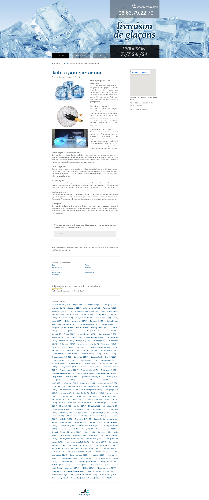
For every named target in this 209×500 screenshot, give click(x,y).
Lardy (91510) (94, 386)
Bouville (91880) (82, 328)
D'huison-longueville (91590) (61, 357)
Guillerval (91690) (111, 377)
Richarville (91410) (58, 432)
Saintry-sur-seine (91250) (102, 452)
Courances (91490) (90, 350)
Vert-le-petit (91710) (72, 468)
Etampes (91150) (75, 363)
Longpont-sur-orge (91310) (61, 399)
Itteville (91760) (69, 380)
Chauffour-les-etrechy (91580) (88, 344)
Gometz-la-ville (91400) (85, 373)
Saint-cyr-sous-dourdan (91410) (71, 439)
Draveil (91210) (110, 357)
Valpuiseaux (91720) (68, 461)
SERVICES (81, 56)
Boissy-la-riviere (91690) (83, 318)
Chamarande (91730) (66, 341)
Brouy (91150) (56, 334)
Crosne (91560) (110, 354)
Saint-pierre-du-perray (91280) (62, 448)
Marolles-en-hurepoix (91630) (69, 403)
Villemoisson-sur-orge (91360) (62, 475)
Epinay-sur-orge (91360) (108, 360)
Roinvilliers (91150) (104, 432)
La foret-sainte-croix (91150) (107, 383)
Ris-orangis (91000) (74, 432)
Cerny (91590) (77, 337)
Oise (53, 265)
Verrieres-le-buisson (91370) (100, 465)
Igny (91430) (57, 380)
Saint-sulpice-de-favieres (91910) (87, 448)
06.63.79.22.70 (136, 13)
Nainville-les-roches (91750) (100, 416)
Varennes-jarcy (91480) (87, 461)
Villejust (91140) (110, 471)
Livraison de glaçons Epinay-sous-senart (77, 72)
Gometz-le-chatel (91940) (106, 373)
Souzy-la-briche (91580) (88, 458)
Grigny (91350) (57, 377)
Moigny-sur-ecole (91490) (62, 409)
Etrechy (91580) (106, 363)
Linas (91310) (80, 396)
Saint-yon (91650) (58, 452)
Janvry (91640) (103, 380)
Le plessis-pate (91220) (69, 390)
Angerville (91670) (79, 305)
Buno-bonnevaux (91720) (107, 334)
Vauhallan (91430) (58, 465)
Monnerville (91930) (100, 409)
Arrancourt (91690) (58, 308)
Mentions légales (85, 495)
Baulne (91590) (72, 314)
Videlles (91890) (88, 468)
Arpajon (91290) (110, 305)
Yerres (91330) (107, 478)
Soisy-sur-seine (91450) (68, 458)
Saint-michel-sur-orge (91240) (106, 445)
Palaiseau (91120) (95, 422)
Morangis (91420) (81, 412)
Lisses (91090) (93, 396)
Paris (87, 265)
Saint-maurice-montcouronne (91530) (80, 445)
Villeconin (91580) (94, 471)
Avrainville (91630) (81, 311)
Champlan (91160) (99, 341)
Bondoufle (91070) (96, 321)
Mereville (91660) (65, 406)
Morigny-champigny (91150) (99, 412)
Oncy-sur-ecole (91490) (83, 419)
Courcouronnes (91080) (108, 350)
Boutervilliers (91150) (109, 324)
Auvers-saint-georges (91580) (62, 311)
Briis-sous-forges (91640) (107, 331)
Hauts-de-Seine (90, 270)
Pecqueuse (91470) (68, 426)
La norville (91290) (59, 386)
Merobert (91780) (80, 406)
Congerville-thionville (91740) (99, 347)
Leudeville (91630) (97, 393)
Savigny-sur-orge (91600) (79, 455)
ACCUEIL (60, 56)
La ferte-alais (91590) (70, 383)
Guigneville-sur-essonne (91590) (91, 377)
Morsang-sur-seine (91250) (77, 416)
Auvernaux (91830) (109, 308)
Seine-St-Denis (57, 272)
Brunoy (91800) (69, 334)
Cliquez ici (60, 234)
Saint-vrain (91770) (109, 448)
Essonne (55, 270)
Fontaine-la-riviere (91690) (90, 367)
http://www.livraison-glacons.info (139, 109)
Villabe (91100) (57, 471)
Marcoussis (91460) (95, 399)
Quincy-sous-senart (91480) (106, 429)
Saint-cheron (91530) (96, 435)
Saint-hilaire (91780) (99, 442)
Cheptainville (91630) (108, 344)
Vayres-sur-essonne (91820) (77, 465)
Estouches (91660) (58, 363)
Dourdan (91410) (97, 357)
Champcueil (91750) (83, 341)
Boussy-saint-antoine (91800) (89, 324)
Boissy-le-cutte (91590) (102, 318)
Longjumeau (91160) (109, 396)
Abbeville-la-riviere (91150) (61, 305)
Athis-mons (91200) (74, 308)
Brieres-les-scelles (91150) (85, 331)
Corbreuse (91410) (73, 350)
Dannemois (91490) (81, 357)
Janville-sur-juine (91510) (86, 380)
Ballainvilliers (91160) (97, 311)
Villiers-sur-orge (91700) (60, 478)
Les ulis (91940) (83, 393)
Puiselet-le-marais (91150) (69, 429)
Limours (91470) (66, 396)
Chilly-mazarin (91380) (77, 347)
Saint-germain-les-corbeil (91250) (77, 442)
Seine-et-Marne (57, 267)
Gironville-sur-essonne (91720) (63, 373)
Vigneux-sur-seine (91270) (106, 468)
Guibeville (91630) (71, 377)
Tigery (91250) (105, 458)
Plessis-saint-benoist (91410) (89, 426)
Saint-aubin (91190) (79, 435)
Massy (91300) (87, 403)
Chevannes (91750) (59, 347)
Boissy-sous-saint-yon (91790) (76, 321)
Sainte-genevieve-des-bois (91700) (79, 452)
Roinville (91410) (89, 432)
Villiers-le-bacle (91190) (108, 475)
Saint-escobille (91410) (94, 439)
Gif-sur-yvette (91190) (108, 370)
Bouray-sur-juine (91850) (67, 324)
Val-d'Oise (55, 275)
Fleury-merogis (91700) (69, 367)
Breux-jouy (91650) (66, 331)
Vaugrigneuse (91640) (108, 461)
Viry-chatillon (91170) (78, 478)
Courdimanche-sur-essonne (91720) (64, 354)
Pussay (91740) (87, 429)
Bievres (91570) (87, 314)
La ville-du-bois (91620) (77, 386)
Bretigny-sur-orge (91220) (100, 328)
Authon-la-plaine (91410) (92, 308)
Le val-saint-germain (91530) (91, 390)
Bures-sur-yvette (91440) (60, 337)
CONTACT (101, 56)
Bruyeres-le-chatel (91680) (87, 334)
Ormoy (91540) (99, 419)
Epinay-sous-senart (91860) (87, 360)
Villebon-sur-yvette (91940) (75, 471)
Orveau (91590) (79, 422)
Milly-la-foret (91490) (110, 406)
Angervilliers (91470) (95, 305)
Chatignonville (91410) (67, 344)
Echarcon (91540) (58, 360)
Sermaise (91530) (97, 455)
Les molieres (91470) (67, 393)
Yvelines (88, 267)
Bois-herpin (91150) (66, 318)
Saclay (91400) (64, 435)
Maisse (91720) (78, 399)
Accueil (66, 63)
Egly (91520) (71, 360)
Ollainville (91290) (66, 419)
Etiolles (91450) (90, 363)
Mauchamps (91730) (102, 403)
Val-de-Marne (89, 272)
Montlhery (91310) (66, 412)
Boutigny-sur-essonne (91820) (62, 328)
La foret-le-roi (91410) (87, 383)
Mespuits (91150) (94, 406)
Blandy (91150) (102, 314)
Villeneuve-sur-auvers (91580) (86, 475)
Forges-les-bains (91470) (89, 370)
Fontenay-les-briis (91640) (69, 370)
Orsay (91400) (65, 422)
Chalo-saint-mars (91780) (94, 337)
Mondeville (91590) (82, 409)
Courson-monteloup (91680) (91, 354)
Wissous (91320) (93, 478)
